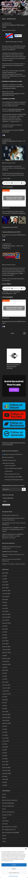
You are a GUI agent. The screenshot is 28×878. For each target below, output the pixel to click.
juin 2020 (4, 726)
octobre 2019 (5, 741)
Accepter (14, 865)
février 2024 (5, 640)
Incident (4, 818)
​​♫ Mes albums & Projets (8, 463)
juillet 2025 (5, 599)
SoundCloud (9, 187)
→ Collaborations (8, 471)
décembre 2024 (6, 614)
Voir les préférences (14, 872)
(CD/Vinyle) (10, 368)
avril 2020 (4, 732)
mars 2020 (5, 735)
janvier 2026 (5, 587)
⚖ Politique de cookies (13, 876)
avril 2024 (4, 638)
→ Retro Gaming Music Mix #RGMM (13, 477)
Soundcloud (10, 297)
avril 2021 (4, 708)
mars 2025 (5, 608)
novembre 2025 (6, 593)
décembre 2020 (6, 714)
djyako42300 (5, 518)
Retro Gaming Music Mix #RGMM (10, 832)
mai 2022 (4, 676)
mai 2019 (4, 752)
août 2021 (4, 696)
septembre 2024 (6, 623)
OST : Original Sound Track (9, 829)
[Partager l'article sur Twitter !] (4, 135)
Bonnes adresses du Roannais (9, 800)
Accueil (4, 794)
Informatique (5, 820)
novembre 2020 (6, 717)
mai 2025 (4, 602)
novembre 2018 (6, 770)
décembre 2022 (6, 658)
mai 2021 (4, 705)
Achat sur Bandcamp (8, 498)
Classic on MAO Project (8, 806)
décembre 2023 (6, 646)
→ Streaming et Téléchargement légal (13, 479)
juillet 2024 (5, 629)
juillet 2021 (5, 699)
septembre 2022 (6, 664)
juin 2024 (4, 632)
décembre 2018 (6, 767)
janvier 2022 (5, 682)
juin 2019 (4, 750)
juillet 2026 (5, 573)
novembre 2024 (6, 617)
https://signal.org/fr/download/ (10, 93)
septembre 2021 (6, 694)
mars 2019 (5, 758)
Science (4, 835)
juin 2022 (4, 673)
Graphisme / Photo (7, 815)
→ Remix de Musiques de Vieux (12, 474)
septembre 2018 (6, 773)
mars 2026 (5, 581)
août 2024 (4, 626)
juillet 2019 (5, 747)
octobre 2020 (5, 720)
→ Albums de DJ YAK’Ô (9, 465)
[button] (26, 849)
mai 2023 (4, 655)
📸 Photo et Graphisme (8, 457)
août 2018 (4, 776)
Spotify (4, 442)
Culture (4, 809)
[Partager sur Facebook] (2, 135)
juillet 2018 (5, 779)
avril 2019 (4, 755)
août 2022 (4, 667)
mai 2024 (4, 635)
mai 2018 (4, 785)
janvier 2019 (5, 764)
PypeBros (4, 515)
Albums (4, 797)
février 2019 (5, 761)
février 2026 (5, 584)
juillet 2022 (5, 670)
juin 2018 (4, 782)
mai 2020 (4, 729)
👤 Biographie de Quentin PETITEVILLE (12, 454)
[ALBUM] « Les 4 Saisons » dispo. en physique (13, 564)
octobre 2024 (5, 620)
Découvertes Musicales (8, 812)
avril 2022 (4, 679)
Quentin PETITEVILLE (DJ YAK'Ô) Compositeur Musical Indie (13, 5)
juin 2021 (4, 702)
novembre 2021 (6, 688)
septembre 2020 (6, 723)
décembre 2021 (6, 685)
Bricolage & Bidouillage (8, 803)
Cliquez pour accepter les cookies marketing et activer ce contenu (14, 198)
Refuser (14, 868)
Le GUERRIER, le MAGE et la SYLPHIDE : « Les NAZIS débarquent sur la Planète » (14, 529)
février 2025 (5, 611)
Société (4, 838)
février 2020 (5, 738)
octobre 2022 (5, 661)
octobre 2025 (5, 596)
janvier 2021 (5, 711)
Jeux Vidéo (5, 823)
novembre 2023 (6, 649)
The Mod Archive (14, 515)
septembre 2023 (6, 652)
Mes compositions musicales (9, 826)
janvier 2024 (5, 643)
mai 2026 (4, 579)
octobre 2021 (5, 691)
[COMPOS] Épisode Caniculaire (10, 551)
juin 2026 (4, 576)
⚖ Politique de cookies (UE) (9, 460)
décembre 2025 (6, 590)
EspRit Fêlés (22, 213)
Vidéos (4, 841)
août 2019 (4, 744)
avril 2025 (4, 605)
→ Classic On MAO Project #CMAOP (13, 468)
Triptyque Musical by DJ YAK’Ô (10, 227)
